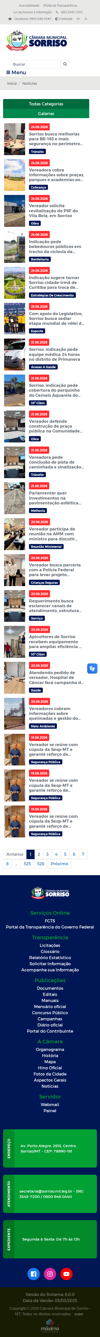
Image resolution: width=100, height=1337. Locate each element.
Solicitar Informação (50, 963)
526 (40, 863)
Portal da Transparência (60, 5)
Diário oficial (50, 1024)
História (50, 1055)
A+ (79, 19)
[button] (65, 64)
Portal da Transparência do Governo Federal (50, 926)
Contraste (65, 19)
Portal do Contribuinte (50, 1031)
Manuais (50, 1000)
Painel (50, 1110)
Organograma (50, 1049)
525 (27, 863)
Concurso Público (50, 1012)
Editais (50, 994)
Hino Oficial (50, 1067)
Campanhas (50, 1018)
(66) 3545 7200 (71, 12)
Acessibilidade (29, 5)
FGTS (50, 920)
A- (86, 19)
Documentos (50, 988)
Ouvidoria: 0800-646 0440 (32, 19)
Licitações (50, 945)
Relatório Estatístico (50, 957)
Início (12, 83)
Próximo (59, 863)
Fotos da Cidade (50, 1073)
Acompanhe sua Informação (50, 969)
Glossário (50, 951)
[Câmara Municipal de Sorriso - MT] (49, 40)
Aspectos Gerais (50, 1080)
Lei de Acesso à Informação (32, 12)
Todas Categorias (46, 103)
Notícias (50, 1086)
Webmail (50, 1104)
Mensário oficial (50, 1006)
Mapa (50, 1061)
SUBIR (78, 1314)
